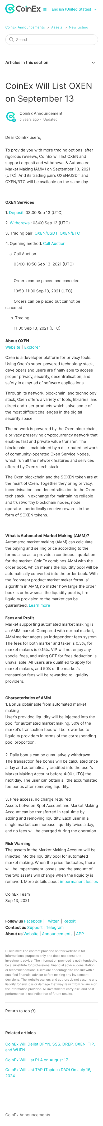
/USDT (46, 233)
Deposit (16, 212)
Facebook (33, 921)
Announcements (57, 933)
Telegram (55, 927)
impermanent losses (79, 881)
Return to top (17, 1010)
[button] (44, 9)
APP (80, 933)
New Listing (78, 27)
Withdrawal (20, 222)
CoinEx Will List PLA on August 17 (36, 1059)
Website (12, 347)
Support (35, 927)
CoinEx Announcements (25, 27)
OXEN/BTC (70, 233)
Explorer (32, 347)
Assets (57, 27)
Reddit (69, 921)
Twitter (52, 921)
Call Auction (54, 243)
